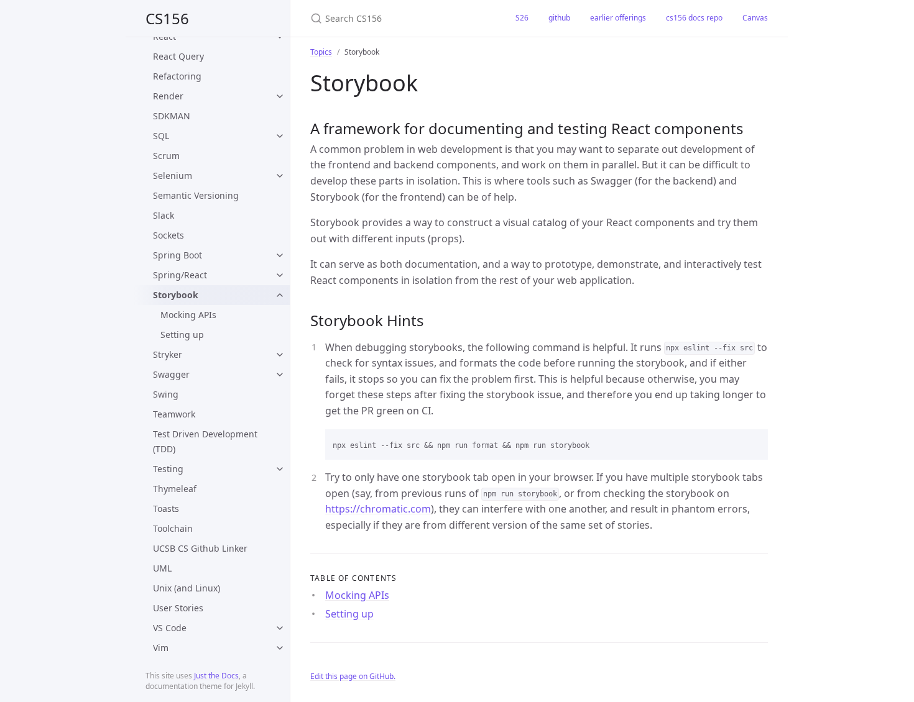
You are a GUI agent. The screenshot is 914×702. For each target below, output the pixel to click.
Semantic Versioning (196, 195)
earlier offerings (618, 17)
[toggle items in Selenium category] (280, 176)
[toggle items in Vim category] (280, 648)
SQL (161, 136)
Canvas (755, 17)
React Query (178, 56)
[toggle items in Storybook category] (280, 295)
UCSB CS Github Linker (200, 548)
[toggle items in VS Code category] (280, 628)
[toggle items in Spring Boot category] (280, 255)
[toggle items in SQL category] (280, 136)
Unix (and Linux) (186, 588)
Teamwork (174, 414)
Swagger (171, 374)
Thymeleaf (174, 489)
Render (168, 96)
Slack (163, 215)
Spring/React (180, 275)
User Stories (178, 608)
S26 (522, 17)
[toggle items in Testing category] (280, 469)
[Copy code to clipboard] (753, 443)
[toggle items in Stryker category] (280, 355)
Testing (168, 469)
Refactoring (177, 76)
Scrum (166, 156)
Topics (321, 52)
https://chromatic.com (378, 509)
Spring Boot (177, 255)
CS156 (167, 18)
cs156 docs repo (694, 17)
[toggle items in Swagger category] (280, 375)
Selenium (172, 175)
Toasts (166, 508)
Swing (165, 394)
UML (162, 568)
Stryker (167, 354)
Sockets (168, 235)
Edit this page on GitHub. (352, 676)
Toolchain (173, 528)
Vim (160, 648)
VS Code (170, 628)
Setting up (182, 334)
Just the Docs (216, 675)
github (559, 17)
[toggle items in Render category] (280, 96)
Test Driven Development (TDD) (205, 441)
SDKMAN (171, 116)
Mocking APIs (188, 315)
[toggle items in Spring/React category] (280, 275)
